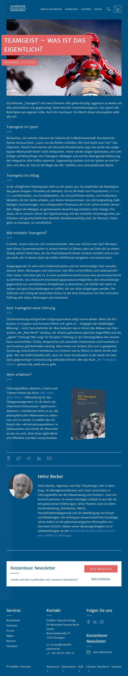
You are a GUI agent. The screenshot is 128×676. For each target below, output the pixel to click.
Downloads (71, 9)
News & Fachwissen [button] (51, 9)
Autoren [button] (86, 9)
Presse (10, 630)
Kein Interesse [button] (101, 578)
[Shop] (118, 9)
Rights (10, 635)
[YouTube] (102, 621)
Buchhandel (13, 620)
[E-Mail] (49, 458)
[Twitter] (19, 458)
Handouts (12, 646)
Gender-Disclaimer (99, 666)
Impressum (53, 666)
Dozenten (11, 625)
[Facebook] (8, 458)
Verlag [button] (98, 9)
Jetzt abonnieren (101, 568)
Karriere (11, 641)
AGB (80, 666)
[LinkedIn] (39, 458)
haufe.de (117, 666)
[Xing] (29, 458)
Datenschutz (69, 666)
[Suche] (108, 9)
